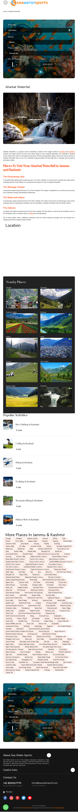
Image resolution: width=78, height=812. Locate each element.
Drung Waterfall (50, 605)
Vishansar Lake (50, 610)
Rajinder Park (66, 644)
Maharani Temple (65, 605)
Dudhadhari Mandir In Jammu (33, 567)
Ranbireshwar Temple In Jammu (16, 569)
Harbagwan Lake (61, 636)
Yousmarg (9, 618)
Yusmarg (36, 543)
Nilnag (32, 616)
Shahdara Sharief (42, 659)
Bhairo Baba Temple (44, 657)
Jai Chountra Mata (58, 654)
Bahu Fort (49, 572)
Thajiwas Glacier (35, 610)
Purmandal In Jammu (55, 564)
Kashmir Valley (21, 556)
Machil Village (22, 600)
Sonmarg (8, 556)
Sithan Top (9, 590)
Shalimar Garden (32, 538)
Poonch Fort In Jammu (37, 559)
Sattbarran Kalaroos (53, 598)
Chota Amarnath (52, 608)
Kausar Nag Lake (63, 621)
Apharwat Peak (47, 600)
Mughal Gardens (23, 587)
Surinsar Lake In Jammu (37, 561)
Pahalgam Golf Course (13, 639)
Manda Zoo (58, 551)
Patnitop (46, 543)
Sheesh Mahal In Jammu (40, 654)
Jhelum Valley (10, 546)
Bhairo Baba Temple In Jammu (15, 559)
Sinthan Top (9, 672)
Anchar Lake (62, 582)
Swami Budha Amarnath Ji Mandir (31, 665)
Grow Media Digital (57, 808)
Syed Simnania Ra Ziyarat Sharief (39, 629)
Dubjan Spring (48, 621)
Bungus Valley (36, 595)
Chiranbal (9, 629)
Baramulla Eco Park (34, 605)
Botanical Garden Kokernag (14, 634)
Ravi (39, 572)
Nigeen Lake (9, 582)
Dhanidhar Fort (23, 662)
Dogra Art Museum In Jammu (40, 569)
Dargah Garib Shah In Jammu (15, 561)
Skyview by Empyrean (13, 657)
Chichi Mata (62, 649)
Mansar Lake (49, 652)
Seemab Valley (50, 595)
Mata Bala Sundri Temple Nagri (29, 641)
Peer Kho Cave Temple (64, 572)
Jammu (62, 152)
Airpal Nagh (38, 626)
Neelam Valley (18, 551)
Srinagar (8, 538)
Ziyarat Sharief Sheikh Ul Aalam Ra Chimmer (20, 631)
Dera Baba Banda (11, 659)
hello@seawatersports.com (45, 783)
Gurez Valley (19, 541)
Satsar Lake (9, 613)
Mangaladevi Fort (27, 659)
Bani (55, 641)
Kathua (55, 538)
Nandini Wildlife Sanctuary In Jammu (60, 561)
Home (5, 11)
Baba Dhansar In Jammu (56, 559)
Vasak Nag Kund (59, 631)
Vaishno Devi (29, 657)
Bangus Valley (32, 541)
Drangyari (68, 598)
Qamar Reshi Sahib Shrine (14, 598)
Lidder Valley (10, 572)
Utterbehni (51, 649)
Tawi (31, 572)
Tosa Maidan (36, 618)
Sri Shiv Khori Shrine (61, 657)
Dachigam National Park (64, 546)
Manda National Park (31, 647)
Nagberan (50, 626)
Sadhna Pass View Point (35, 598)
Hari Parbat (36, 582)
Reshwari (35, 600)
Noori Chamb (67, 662)
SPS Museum (21, 590)
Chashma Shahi (11, 543)
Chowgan (47, 670)
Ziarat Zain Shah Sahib (60, 667)
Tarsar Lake (30, 623)
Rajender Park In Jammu (55, 567)
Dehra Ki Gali (10, 662)
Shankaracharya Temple (55, 587)
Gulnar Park (9, 621)
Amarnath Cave (44, 616)
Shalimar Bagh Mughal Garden (15, 580)
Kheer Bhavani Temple (13, 592)
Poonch (8, 541)
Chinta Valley (10, 667)
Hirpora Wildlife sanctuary (13, 623)
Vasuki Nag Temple (42, 667)
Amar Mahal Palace (12, 554)
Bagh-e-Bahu (10, 644)
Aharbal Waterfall (14, 11)
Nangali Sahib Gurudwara (55, 665)
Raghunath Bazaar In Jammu (34, 564)
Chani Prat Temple (58, 659)
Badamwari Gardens (37, 590)
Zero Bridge (23, 585)
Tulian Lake (28, 639)
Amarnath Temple (35, 546)
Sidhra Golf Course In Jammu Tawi (48, 554)
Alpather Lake (10, 603)
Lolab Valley (23, 595)
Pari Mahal (50, 585)
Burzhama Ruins (54, 590)
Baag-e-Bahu (23, 574)
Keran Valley (9, 600)
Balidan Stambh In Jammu (39, 556)
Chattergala (65, 641)
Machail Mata (59, 670)
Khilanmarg (9, 549)
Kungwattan (55, 623)
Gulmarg (67, 554)
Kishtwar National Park (45, 549)
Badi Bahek (20, 629)
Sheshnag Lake (32, 634)
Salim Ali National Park (55, 592)
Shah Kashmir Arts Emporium (34, 592)
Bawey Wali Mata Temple (26, 644)
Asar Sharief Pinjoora (64, 626)
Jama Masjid (25, 543)
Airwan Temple (10, 641)
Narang (47, 618)
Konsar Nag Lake (44, 631)
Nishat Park (38, 608)
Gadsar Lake (10, 610)
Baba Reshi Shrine (25, 603)
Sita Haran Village (59, 618)
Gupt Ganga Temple (25, 667)
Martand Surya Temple (44, 636)
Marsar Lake (43, 623)
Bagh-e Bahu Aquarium (13, 647)
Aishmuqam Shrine (12, 636)
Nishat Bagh (33, 580)
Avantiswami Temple (12, 626)
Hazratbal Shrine (38, 587)
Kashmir (72, 152)
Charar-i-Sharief (22, 618)
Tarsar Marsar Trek (63, 549)
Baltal (31, 549)
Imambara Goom (67, 603)
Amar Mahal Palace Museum (48, 644)
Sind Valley (21, 572)
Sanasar (49, 546)
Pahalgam (19, 538)
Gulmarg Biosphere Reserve (14, 605)
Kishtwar (45, 538)
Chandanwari (25, 608)
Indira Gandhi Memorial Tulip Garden (53, 580)
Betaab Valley (32, 551)
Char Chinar (62, 585)
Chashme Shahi (23, 582)
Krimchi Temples (25, 652)
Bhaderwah (21, 549)
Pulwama (45, 541)
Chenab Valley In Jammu (60, 556)
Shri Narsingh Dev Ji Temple (14, 649)
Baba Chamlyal (10, 652)
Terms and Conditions (39, 805)
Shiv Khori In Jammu (12, 567)
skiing (31, 213)
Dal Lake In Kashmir (54, 577)
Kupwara (55, 541)
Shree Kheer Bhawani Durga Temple (29, 613)
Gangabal (22, 610)
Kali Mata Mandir (22, 654)
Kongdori (38, 603)
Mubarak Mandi (28, 554)
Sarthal (69, 639)
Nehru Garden (10, 595)
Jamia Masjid (49, 582)
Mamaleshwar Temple (49, 634)
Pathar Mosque (10, 585)
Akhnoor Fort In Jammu (13, 564)
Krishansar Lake (65, 610)
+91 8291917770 (12, 783)
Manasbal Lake (50, 613)
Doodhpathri (57, 616)
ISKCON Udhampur (64, 652)
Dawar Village (66, 608)
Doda (64, 538)
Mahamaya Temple (60, 569)
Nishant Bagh (67, 541)
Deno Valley (40, 639)
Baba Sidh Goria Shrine (35, 649)
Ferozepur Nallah (51, 603)
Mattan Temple (27, 636)
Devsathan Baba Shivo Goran (52, 647)
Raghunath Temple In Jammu (34, 577)
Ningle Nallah (61, 600)
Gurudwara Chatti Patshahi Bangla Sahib (45, 662)
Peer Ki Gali (35, 621)
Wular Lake (9, 587)
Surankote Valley (11, 665)
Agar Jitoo (9, 654)
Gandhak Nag (22, 621)
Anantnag (57, 543)
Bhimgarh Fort (45, 551)
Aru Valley (22, 546)
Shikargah (26, 626)
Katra (7, 551)
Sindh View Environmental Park (15, 616)
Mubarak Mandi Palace (13, 577)
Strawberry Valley (11, 608)
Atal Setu (46, 641)
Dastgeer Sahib (37, 585)
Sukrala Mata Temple (55, 639)
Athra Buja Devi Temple (13, 670)
